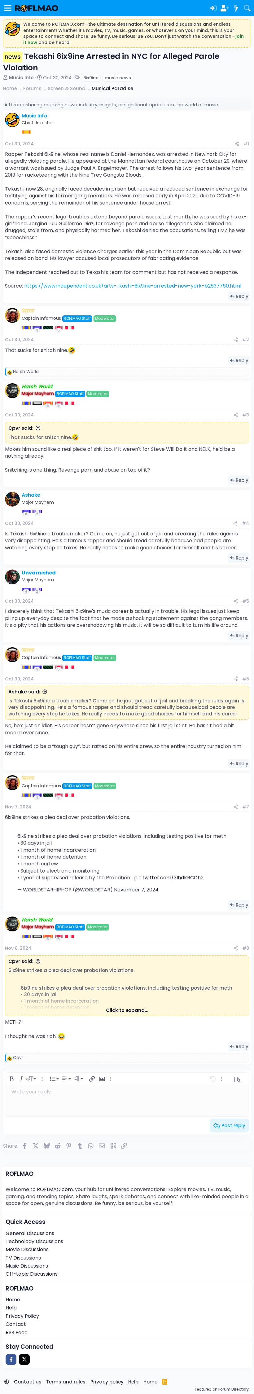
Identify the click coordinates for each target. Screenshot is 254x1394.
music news (118, 78)
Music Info (21, 77)
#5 (245, 601)
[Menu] (8, 8)
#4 (245, 523)
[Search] (247, 8)
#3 (245, 415)
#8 (245, 948)
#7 (245, 807)
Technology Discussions (34, 1241)
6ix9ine (91, 78)
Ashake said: (24, 691)
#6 (245, 679)
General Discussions (30, 1233)
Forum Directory (233, 1389)
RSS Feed (17, 1332)
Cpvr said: (20, 428)
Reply (242, 296)
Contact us (28, 1382)
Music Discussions (27, 1265)
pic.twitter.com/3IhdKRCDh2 (169, 877)
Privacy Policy (22, 1316)
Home (13, 1299)
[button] (11, 1079)
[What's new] (235, 8)
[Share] (237, 144)
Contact (16, 1324)
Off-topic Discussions (32, 1273)
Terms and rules (65, 1382)
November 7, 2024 (136, 889)
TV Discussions (23, 1257)
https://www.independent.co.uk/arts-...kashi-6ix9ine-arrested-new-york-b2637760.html (132, 285)
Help (11, 1307)
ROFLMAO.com (55, 1189)
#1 (246, 144)
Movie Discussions (27, 1249)
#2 (245, 339)
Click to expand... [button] (127, 1010)
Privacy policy (107, 1382)
